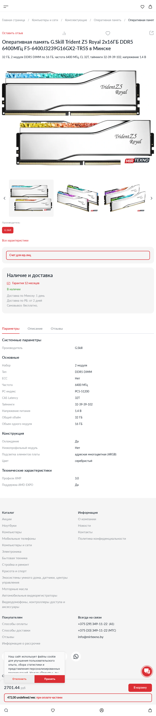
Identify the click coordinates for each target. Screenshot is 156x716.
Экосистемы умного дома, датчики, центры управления (35, 580)
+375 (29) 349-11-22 (93, 624)
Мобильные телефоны (19, 538)
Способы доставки (16, 630)
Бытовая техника (14, 558)
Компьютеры (12, 532)
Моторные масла (15, 589)
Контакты (85, 532)
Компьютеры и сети (17, 545)
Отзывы (8, 637)
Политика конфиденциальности (102, 538)
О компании (87, 519)
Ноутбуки (9, 525)
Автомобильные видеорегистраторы (29, 595)
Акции (7, 519)
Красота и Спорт (14, 571)
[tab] (15, 329)
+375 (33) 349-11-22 (93, 630)
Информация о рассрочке (21, 643)
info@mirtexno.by (90, 637)
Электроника (11, 551)
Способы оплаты (15, 624)
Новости (84, 525)
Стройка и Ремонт (15, 564)
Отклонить (19, 678)
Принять (49, 678)
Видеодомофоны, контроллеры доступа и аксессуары (33, 604)
